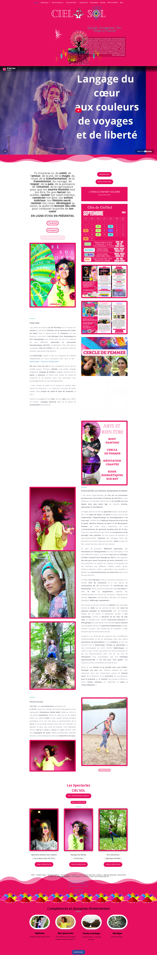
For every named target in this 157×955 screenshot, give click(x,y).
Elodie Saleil (78, 952)
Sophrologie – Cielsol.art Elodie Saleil (44, 361)
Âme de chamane (57, 2)
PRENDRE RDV (104, 174)
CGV (78, 891)
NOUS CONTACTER (104, 182)
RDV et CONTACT (113, 2)
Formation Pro (84, 2)
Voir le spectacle (44, 864)
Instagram (52, 230)
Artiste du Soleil (71, 2)
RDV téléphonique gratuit (52, 237)
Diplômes (39, 933)
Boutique (103, 2)
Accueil (36, 2)
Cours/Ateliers (94, 2)
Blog (121, 2)
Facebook (53, 223)
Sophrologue (44, 2)
